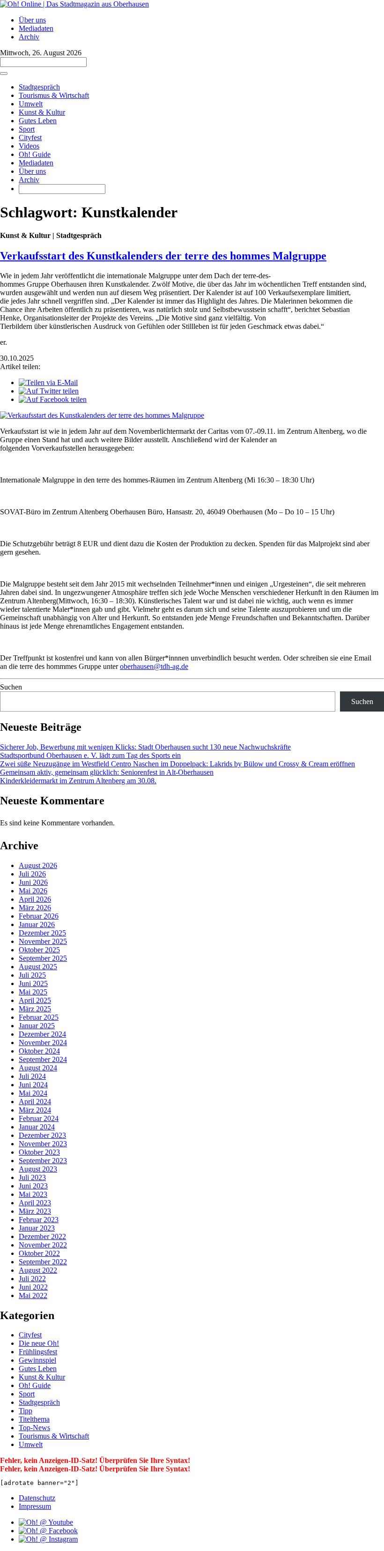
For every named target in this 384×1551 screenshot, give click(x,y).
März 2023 (35, 1211)
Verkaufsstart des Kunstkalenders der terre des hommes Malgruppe (163, 256)
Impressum (35, 1506)
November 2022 (43, 1245)
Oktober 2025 (39, 950)
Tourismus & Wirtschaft (54, 95)
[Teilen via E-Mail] (48, 382)
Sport (27, 129)
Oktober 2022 (39, 1253)
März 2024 (35, 1110)
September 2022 (43, 1262)
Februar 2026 (39, 916)
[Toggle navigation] (3, 73)
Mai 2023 (33, 1194)
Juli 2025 (32, 975)
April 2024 (35, 1102)
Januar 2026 (37, 924)
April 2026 (35, 899)
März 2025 (35, 1009)
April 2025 (35, 1000)
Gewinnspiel (37, 1360)
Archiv (29, 37)
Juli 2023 (32, 1177)
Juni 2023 (33, 1186)
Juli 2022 (32, 1279)
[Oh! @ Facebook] (48, 1531)
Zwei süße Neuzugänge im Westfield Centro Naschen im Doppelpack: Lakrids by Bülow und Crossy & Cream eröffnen (177, 764)
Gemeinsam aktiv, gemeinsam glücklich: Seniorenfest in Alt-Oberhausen (107, 772)
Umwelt (31, 104)
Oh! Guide (35, 154)
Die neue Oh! (39, 1343)
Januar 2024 (37, 1127)
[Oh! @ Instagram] (48, 1539)
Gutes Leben (38, 121)
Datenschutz (37, 1498)
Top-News (34, 1428)
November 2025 (43, 941)
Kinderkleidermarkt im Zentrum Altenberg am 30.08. (78, 781)
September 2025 (43, 958)
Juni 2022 (33, 1287)
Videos (29, 146)
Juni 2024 (33, 1085)
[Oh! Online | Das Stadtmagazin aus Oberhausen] (74, 4)
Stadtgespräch (39, 87)
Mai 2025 (33, 992)
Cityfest (30, 137)
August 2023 (38, 1169)
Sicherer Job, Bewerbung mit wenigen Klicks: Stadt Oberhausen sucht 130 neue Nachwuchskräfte (145, 747)
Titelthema (34, 1419)
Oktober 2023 (39, 1152)
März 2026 (35, 908)
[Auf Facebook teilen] (53, 399)
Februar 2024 (39, 1118)
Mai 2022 (33, 1295)
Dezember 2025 (42, 933)
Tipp (25, 1411)
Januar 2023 (37, 1228)
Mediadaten (36, 28)
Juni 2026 (33, 882)
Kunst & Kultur (42, 112)
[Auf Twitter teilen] (49, 391)
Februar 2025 (39, 1017)
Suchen (11, 687)
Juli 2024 (32, 1076)
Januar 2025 (37, 1026)
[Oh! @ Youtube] (46, 1522)
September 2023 (43, 1161)
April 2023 (35, 1203)
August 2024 (38, 1068)
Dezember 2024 (42, 1034)
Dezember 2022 (42, 1236)
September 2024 (43, 1059)
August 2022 (38, 1270)
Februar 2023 (39, 1220)
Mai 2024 (33, 1093)
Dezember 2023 (42, 1135)
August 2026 (38, 865)
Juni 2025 (33, 983)
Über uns (32, 20)
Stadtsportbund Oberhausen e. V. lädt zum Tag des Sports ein (90, 755)
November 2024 (43, 1042)
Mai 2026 (33, 891)
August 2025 (38, 967)
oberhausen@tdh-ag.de (154, 666)
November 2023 (43, 1144)
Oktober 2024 (39, 1051)
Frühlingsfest (38, 1352)
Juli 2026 (32, 874)
